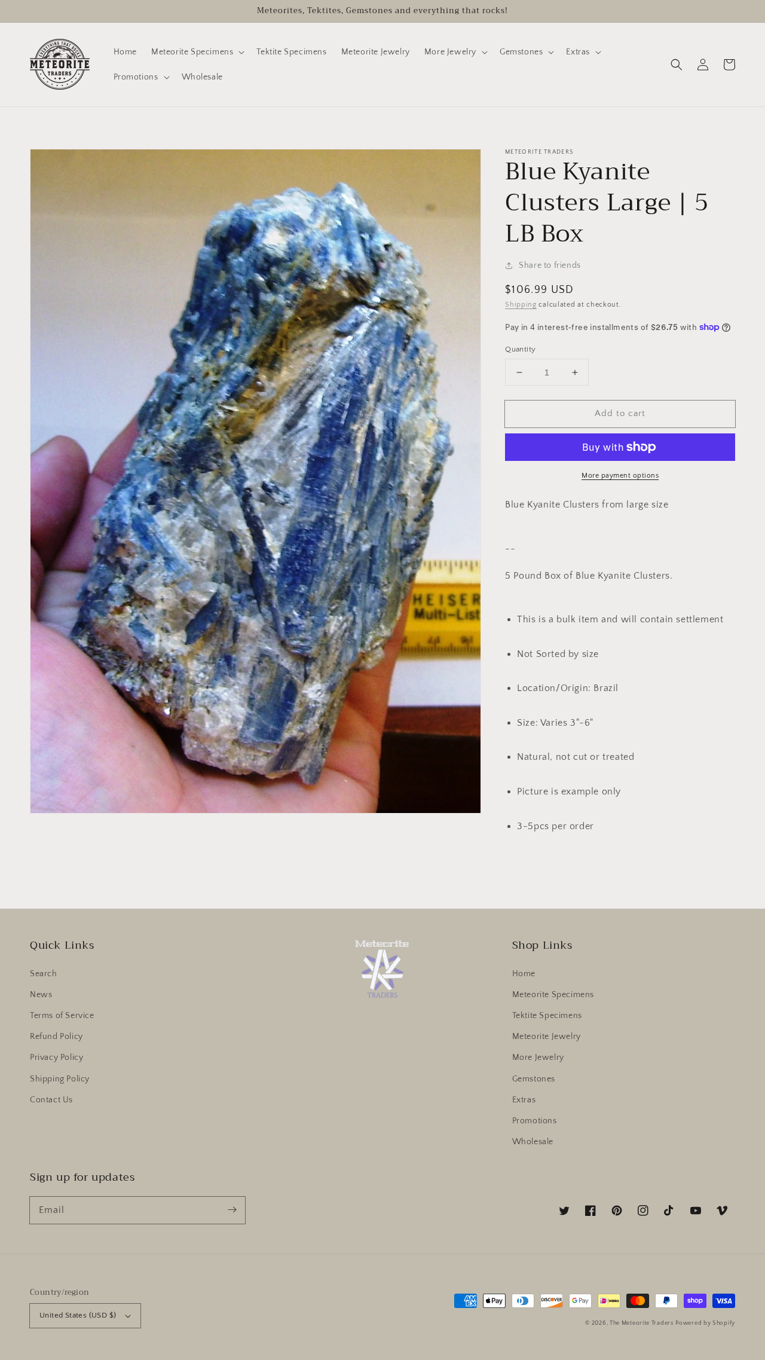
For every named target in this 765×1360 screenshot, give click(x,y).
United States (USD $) (77, 1315)
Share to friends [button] (550, 265)
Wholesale (532, 1142)
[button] (676, 64)
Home (524, 974)
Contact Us (51, 1100)
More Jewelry (538, 1057)
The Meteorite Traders (642, 1323)
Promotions (534, 1121)
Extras (524, 1100)
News (41, 995)
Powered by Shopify (705, 1323)
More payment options (620, 475)
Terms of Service (62, 1015)
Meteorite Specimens (553, 995)
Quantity (520, 349)
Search (43, 974)
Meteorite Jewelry (546, 1036)
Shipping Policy (60, 1079)
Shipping (521, 304)
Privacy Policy (56, 1057)
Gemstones (533, 1079)
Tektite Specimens (547, 1015)
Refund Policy (56, 1036)
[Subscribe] (232, 1210)
